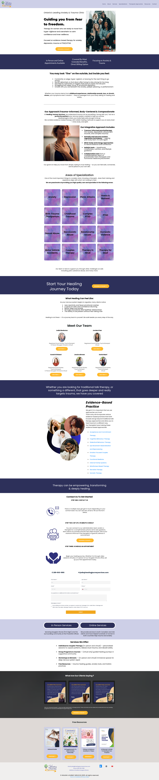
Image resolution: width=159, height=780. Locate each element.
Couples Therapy (70, 251)
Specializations (123, 4)
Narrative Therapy (96, 470)
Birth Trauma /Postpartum (52, 215)
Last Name (84, 579)
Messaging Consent (56, 603)
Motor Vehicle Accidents (52, 251)
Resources (147, 4)
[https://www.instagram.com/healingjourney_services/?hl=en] (106, 766)
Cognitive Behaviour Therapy (100, 439)
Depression (70, 196)
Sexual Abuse (52, 233)
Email (52, 586)
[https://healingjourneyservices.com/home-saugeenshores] (6, 4)
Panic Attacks (87, 196)
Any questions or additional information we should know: (65, 593)
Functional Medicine (97, 459)
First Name (54, 579)
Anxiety (52, 196)
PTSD (87, 216)
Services (114, 4)
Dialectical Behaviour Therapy (100, 442)
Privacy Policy (85, 777)
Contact (154, 4)
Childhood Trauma (70, 215)
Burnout (105, 198)
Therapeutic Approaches (136, 4)
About (109, 4)
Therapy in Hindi (87, 251)
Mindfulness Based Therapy (99, 466)
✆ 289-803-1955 (58, 572)
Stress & (105, 195)
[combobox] (83, 589)
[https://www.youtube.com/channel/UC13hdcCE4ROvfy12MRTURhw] (112, 766)
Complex (87, 213)
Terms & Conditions (75, 777)
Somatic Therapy (96, 473)
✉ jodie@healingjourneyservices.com (93, 572)
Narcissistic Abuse (70, 233)
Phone (83, 586)
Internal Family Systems (98, 463)
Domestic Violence (105, 233)
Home (104, 4)
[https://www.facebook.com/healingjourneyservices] (101, 766)
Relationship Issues (87, 233)
